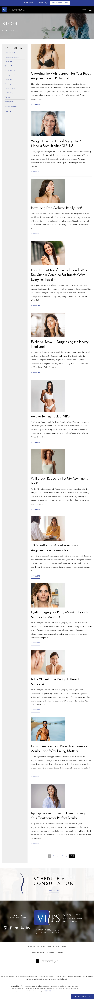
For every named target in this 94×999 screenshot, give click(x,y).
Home (4, 31)
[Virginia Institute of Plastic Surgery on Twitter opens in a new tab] (17, 928)
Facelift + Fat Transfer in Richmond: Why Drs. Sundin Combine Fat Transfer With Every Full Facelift (59, 275)
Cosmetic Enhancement (12, 66)
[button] (90, 10)
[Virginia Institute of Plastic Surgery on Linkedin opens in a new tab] (28, 928)
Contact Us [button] (82, 996)
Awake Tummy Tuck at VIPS (50, 416)
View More (35, 104)
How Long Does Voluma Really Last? (56, 207)
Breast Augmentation (12, 57)
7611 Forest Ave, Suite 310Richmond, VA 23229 (73, 920)
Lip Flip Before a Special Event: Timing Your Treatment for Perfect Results (58, 815)
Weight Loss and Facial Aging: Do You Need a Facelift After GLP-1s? (58, 143)
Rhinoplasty (9, 93)
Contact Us (54, 890)
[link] (16, 916)
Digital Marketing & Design (49, 961)
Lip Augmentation (11, 75)
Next (72, 856)
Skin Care (8, 97)
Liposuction (8, 79)
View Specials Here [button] (60, 3)
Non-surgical (9, 84)
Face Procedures (10, 70)
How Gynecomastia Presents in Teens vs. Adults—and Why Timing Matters (59, 748)
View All (8, 112)
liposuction (46, 979)
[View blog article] (48, 56)
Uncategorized (9, 102)
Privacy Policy (50, 952)
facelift (36, 979)
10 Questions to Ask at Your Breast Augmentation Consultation (55, 547)
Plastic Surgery (10, 88)
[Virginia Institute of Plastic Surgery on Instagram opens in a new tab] (5, 928)
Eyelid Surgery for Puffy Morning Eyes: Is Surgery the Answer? (59, 614)
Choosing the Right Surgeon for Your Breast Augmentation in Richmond (61, 75)
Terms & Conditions (37, 952)
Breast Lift (8, 61)
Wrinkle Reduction (11, 106)
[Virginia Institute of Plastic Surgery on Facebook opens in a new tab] (11, 928)
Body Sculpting (10, 53)
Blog (12, 31)
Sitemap (60, 952)
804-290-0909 (50, 991)
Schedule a (53, 881)
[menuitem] (5, 928)
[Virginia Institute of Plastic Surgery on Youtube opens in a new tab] (22, 928)
